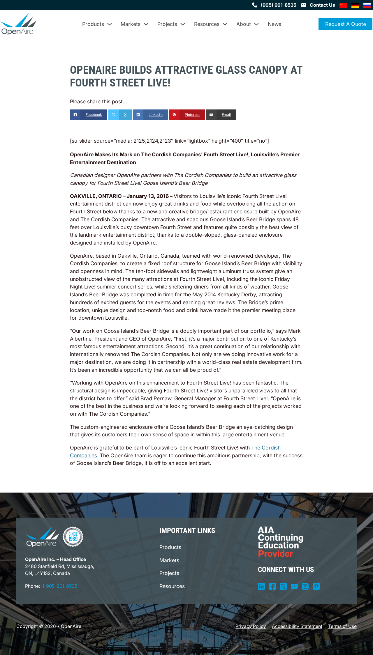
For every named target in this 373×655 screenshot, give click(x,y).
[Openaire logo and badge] (54, 536)
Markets (130, 24)
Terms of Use (342, 626)
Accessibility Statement (297, 626)
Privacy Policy (250, 626)
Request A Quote (345, 24)
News (274, 24)
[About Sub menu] (256, 24)
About (243, 24)
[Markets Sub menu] (146, 24)
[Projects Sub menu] (182, 24)
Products (93, 24)
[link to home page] (18, 24)
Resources (206, 24)
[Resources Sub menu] (225, 24)
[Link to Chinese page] (343, 4)
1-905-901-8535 (59, 586)
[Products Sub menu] (109, 24)
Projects (167, 24)
